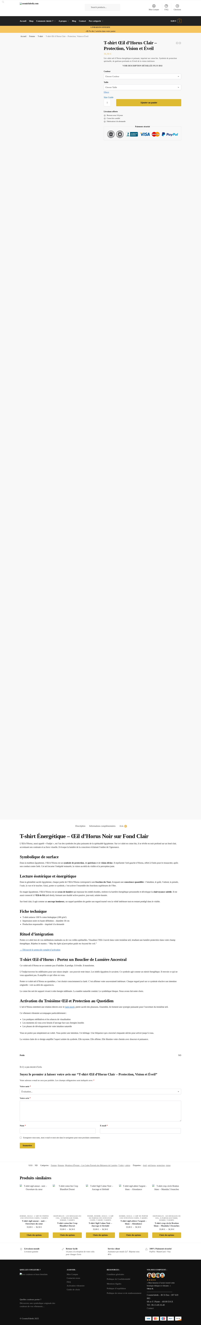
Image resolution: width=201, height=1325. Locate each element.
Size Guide (108, 97)
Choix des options (34, 1235)
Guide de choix (73, 1289)
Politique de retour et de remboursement (124, 1293)
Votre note (25, 1086)
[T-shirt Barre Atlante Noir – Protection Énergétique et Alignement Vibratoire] (179, 43)
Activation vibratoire (76, 1286)
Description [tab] (80, 826)
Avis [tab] (122, 826)
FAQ (166, 10)
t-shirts (127, 1165)
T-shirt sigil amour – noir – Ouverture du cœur (34, 1222)
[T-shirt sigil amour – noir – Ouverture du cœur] (34, 1198)
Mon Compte (154, 10)
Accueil (23, 36)
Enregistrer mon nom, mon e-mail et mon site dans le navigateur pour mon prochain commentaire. (61, 1138)
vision (168, 1165)
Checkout (177, 10)
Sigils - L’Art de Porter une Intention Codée (101, 1218)
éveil (145, 1165)
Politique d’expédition (116, 1288)
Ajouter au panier (148, 102)
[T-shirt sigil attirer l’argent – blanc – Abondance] (133, 1198)
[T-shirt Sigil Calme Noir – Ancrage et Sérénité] (100, 1198)
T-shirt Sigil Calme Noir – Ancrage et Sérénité (100, 1224)
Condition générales (115, 1274)
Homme (61, 1165)
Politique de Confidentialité (118, 1279)
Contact (150, 1308)
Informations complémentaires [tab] (102, 826)
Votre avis (25, 1098)
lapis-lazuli (69, 1007)
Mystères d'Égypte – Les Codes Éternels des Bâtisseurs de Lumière (91, 1165)
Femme (32, 36)
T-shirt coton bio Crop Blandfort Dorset (67, 1224)
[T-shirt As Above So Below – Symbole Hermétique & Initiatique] (177, 43)
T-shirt (40, 36)
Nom (23, 1126)
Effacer (106, 92)
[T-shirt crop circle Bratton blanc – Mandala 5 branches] (166, 1198)
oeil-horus (152, 1165)
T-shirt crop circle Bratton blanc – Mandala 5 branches (166, 1224)
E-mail (104, 1126)
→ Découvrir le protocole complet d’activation (40, 950)
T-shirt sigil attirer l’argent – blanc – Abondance (133, 1222)
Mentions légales (114, 1284)
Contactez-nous (73, 1278)
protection (161, 1165)
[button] (176, 21)
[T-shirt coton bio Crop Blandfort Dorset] (67, 1198)
